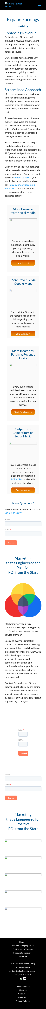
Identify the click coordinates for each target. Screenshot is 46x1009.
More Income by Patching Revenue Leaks (23, 354)
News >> (23, 956)
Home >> (23, 942)
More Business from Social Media (23, 211)
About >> (23, 990)
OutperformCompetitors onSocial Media (23, 432)
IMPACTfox (17, 479)
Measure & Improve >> (23, 953)
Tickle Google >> (23, 333)
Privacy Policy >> (23, 1001)
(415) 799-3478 (13, 513)
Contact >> (23, 994)
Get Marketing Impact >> (23, 945)
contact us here (21, 177)
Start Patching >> (23, 412)
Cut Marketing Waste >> (23, 949)
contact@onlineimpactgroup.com (23, 971)
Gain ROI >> (23, 262)
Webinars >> (23, 997)
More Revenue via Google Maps (23, 281)
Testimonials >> (23, 986)
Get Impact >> (23, 490)
